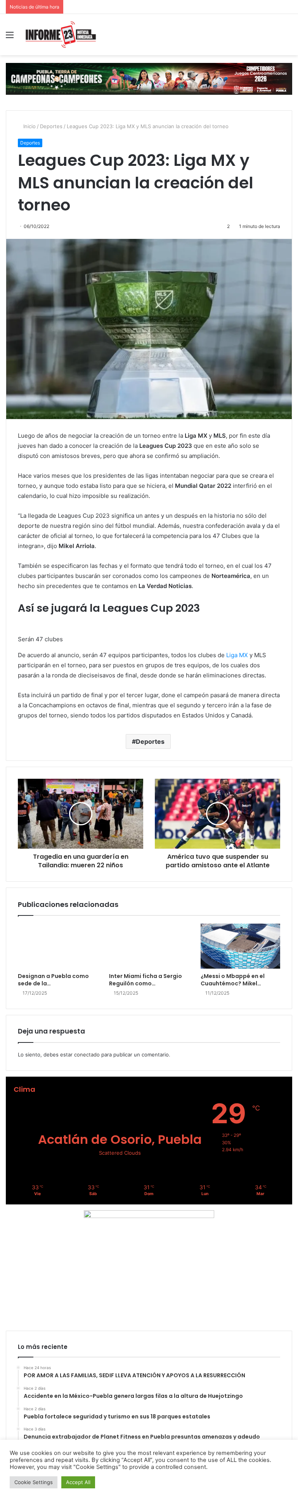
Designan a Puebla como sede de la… (53, 979)
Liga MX (237, 655)
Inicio (29, 126)
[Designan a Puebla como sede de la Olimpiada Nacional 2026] (57, 946)
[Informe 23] (60, 34)
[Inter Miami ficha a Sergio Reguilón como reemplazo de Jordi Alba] (149, 946)
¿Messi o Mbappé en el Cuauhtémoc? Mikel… (233, 979)
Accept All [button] (78, 1482)
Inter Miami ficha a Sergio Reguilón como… (145, 979)
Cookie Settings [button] (33, 1482)
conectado (87, 1054)
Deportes (51, 126)
